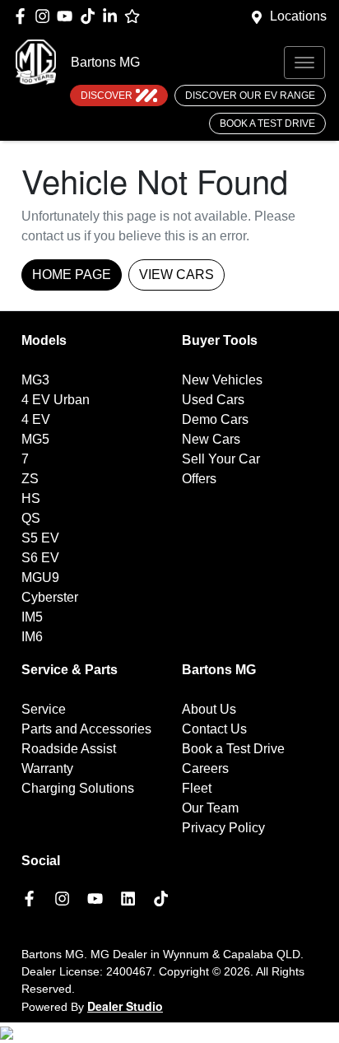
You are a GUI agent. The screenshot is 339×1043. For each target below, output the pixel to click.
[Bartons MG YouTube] (68, 16)
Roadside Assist (68, 749)
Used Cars (213, 400)
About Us (209, 709)
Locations (298, 16)
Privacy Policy (223, 828)
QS (30, 518)
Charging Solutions (77, 788)
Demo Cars (215, 419)
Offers (199, 479)
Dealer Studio (125, 1006)
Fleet (196, 788)
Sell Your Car (221, 459)
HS (30, 498)
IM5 (32, 617)
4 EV (35, 419)
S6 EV (40, 558)
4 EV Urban (55, 400)
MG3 (35, 380)
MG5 (35, 439)
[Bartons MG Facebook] (23, 16)
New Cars (211, 439)
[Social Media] (91, 16)
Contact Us (214, 729)
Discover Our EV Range (250, 95)
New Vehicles (222, 380)
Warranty (47, 768)
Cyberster (49, 597)
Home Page (71, 275)
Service (43, 709)
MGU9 (40, 577)
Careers (205, 768)
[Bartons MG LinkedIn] (113, 16)
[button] (304, 62)
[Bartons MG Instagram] (46, 16)
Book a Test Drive (267, 123)
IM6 (32, 637)
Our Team (210, 808)
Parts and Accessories (86, 729)
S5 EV (40, 538)
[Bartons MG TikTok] (164, 898)
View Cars (176, 275)
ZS (30, 479)
